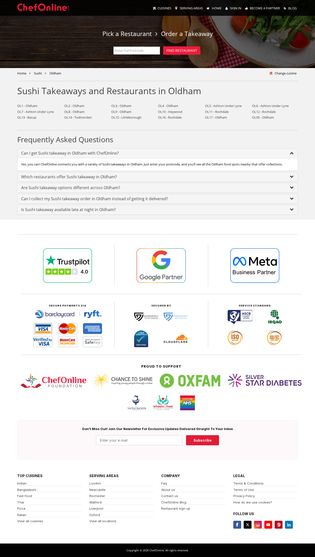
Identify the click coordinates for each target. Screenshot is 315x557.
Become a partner (265, 8)
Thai (20, 502)
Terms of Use (243, 490)
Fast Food (24, 496)
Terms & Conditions (248, 483)
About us (168, 490)
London (95, 483)
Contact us (169, 496)
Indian (22, 483)
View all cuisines (30, 521)
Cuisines (164, 8)
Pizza (21, 508)
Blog (292, 8)
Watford (95, 502)
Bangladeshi (26, 490)
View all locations (102, 521)
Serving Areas (191, 8)
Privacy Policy (244, 496)
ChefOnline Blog (173, 502)
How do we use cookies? (252, 502)
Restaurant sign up (175, 508)
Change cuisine (286, 73)
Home (216, 8)
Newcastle (97, 490)
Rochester (97, 496)
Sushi (38, 73)
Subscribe (202, 440)
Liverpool (96, 508)
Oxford (94, 515)
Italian (21, 515)
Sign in (235, 8)
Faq (164, 483)
